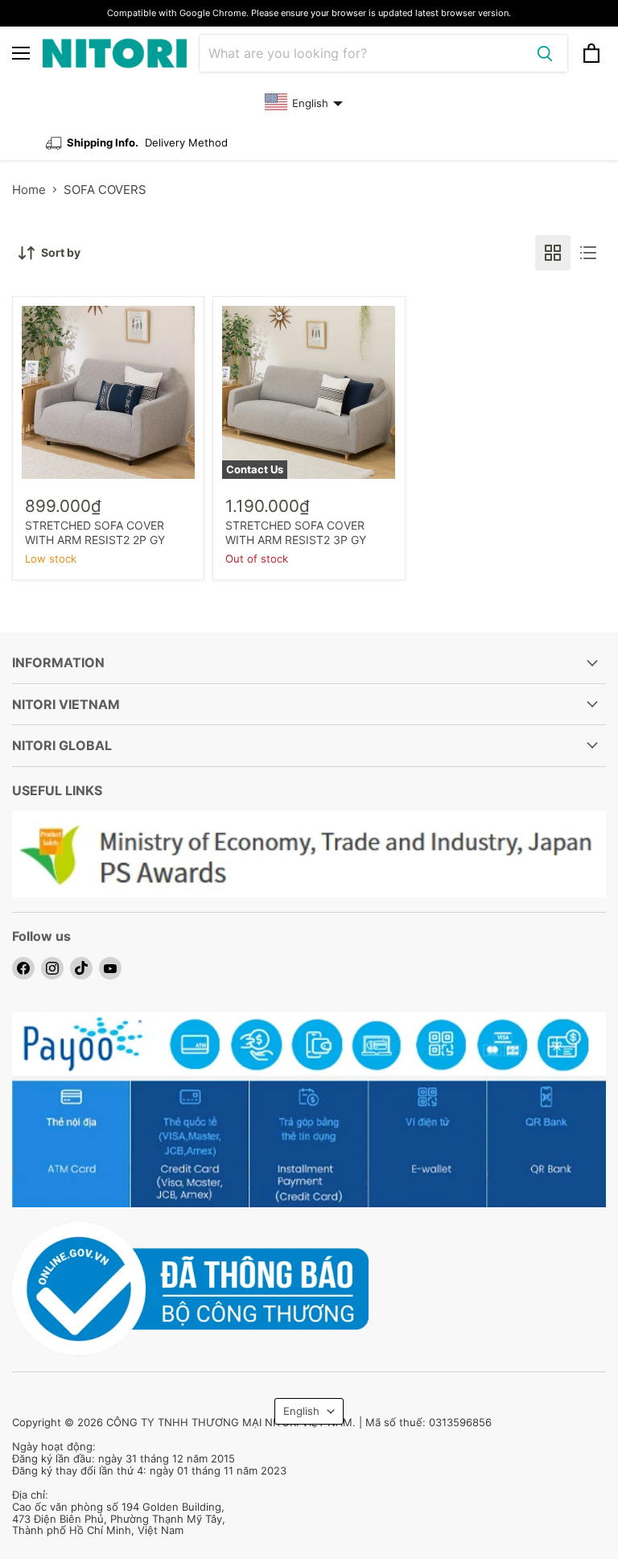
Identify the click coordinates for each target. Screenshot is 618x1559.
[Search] (544, 53)
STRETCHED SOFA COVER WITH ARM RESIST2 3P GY (295, 532)
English (301, 1410)
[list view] (588, 252)
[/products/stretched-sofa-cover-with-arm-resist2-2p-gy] (108, 392)
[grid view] (553, 252)
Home (29, 189)
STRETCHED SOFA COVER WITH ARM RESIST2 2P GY (95, 532)
